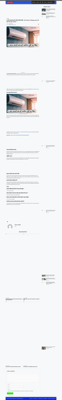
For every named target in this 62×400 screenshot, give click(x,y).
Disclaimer (45, 398)
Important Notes (49, 2)
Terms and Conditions (51, 398)
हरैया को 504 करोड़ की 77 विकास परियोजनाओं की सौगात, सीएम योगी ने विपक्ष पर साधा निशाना (51, 17)
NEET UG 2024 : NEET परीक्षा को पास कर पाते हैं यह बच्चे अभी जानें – (20, 135)
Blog (8, 18)
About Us (31, 398)
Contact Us (35, 398)
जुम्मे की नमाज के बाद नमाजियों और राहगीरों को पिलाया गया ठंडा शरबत (13, 366)
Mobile (38, 2)
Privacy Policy (40, 398)
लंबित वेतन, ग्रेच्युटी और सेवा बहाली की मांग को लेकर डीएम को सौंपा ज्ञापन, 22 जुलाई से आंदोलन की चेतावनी (14, 299)
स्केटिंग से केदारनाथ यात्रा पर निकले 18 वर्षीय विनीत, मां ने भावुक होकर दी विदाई (31, 299)
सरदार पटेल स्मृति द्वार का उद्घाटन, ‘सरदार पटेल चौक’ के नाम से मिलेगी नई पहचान (50, 13)
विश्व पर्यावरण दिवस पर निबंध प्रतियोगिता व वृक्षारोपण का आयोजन (30, 366)
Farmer (45, 2)
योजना (42, 2)
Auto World (34, 2)
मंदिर (40, 2)
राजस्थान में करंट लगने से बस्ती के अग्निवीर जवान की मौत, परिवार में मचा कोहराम (50, 81)
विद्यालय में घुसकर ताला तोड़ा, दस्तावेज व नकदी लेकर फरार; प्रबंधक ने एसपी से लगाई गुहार (50, 279)
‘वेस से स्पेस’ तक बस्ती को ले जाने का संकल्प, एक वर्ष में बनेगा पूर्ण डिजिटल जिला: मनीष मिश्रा (51, 211)
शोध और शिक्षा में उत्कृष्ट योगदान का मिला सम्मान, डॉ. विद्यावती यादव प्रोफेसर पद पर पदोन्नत (50, 146)
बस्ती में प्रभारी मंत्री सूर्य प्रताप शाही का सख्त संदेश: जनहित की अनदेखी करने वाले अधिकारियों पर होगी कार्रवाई (50, 283)
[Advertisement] (23, 11)
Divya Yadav (11, 23)
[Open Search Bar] (54, 2)
